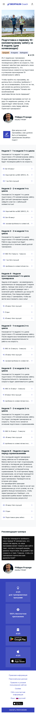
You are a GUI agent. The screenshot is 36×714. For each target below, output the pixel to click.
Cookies (18, 689)
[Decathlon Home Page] (17, 4)
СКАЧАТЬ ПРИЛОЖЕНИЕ (18, 710)
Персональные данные (18, 679)
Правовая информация (18, 675)
